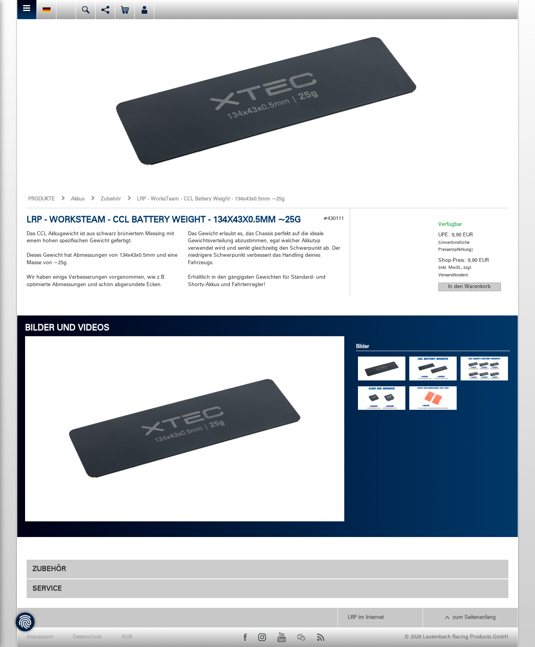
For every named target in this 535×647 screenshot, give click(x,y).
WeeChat (301, 637)
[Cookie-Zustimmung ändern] (25, 622)
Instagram (262, 637)
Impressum (40, 637)
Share (105, 9)
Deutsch (46, 9)
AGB (126, 637)
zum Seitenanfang (474, 617)
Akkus (78, 199)
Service (47, 588)
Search (85, 9)
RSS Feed (320, 637)
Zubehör (111, 199)
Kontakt (66, 9)
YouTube (281, 637)
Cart (124, 9)
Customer (144, 9)
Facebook (245, 637)
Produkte (41, 199)
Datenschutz (87, 637)
